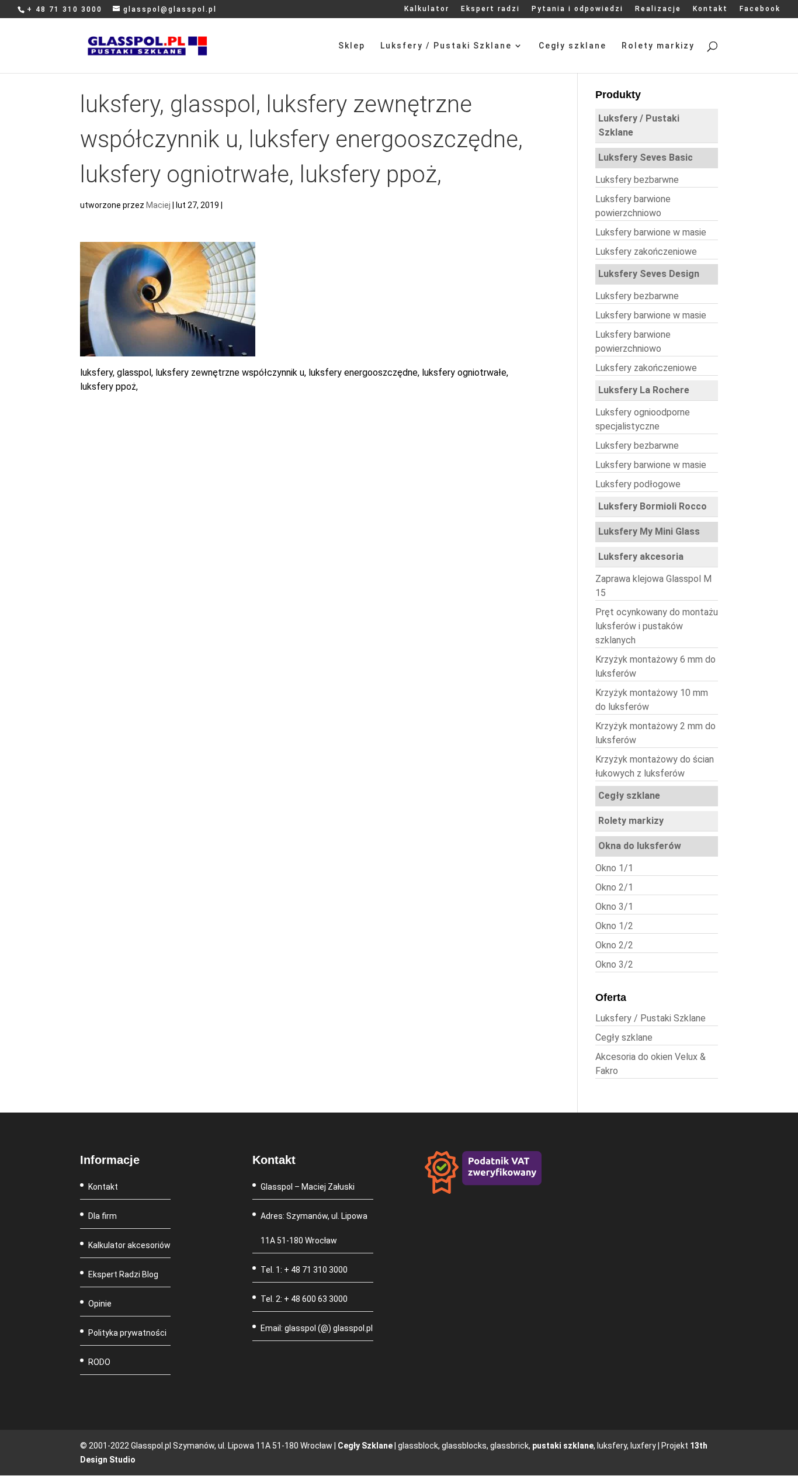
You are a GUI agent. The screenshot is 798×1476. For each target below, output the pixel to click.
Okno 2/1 (614, 887)
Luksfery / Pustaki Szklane (446, 45)
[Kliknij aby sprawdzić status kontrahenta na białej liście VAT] (483, 1191)
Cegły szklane (572, 45)
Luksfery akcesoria (640, 556)
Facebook (760, 9)
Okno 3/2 (614, 964)
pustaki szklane (563, 1445)
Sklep (351, 45)
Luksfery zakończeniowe (646, 251)
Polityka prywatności (127, 1333)
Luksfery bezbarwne (637, 179)
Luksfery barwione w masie (650, 232)
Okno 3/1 (614, 906)
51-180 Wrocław (307, 1240)
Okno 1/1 (614, 868)
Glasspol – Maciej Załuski (308, 1186)
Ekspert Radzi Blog (123, 1274)
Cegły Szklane (365, 1445)
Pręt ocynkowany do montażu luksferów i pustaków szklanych (656, 626)
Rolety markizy (658, 45)
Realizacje (658, 9)
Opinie (100, 1303)
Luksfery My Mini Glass (649, 531)
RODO (99, 1362)
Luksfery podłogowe (638, 484)
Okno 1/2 (614, 925)
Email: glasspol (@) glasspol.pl (317, 1328)
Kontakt (710, 9)
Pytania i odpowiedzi (577, 9)
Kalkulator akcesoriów (129, 1245)
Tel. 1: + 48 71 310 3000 (304, 1269)
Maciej (158, 205)
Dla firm (102, 1216)
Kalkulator (426, 9)
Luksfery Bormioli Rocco (652, 506)
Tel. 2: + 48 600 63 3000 (304, 1299)
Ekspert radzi (490, 9)
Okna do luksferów (639, 845)
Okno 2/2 (614, 945)
